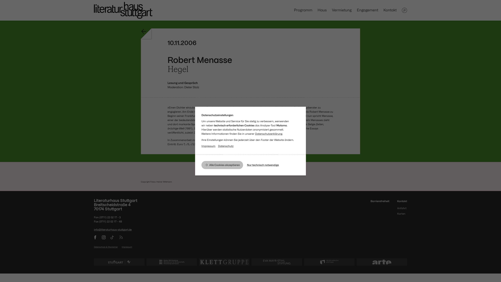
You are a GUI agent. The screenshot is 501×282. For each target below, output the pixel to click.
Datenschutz (226, 146)
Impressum (208, 146)
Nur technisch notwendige (263, 164)
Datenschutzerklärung (268, 133)
